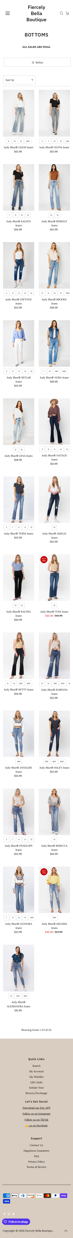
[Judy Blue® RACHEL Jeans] (18, 577)
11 (15, 215)
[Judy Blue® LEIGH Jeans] (18, 113)
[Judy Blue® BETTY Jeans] (18, 655)
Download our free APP (36, 1107)
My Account (36, 1071)
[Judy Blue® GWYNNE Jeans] (18, 265)
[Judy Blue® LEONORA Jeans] (18, 889)
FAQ (36, 1156)
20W (28, 141)
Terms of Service (36, 1167)
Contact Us (36, 1145)
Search (36, 1065)
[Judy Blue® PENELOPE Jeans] (18, 812)
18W (21, 683)
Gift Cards (36, 1082)
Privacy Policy (36, 1161)
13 (15, 141)
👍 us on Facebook (36, 1125)
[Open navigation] (11, 13)
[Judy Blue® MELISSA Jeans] (54, 889)
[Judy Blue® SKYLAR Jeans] (18, 343)
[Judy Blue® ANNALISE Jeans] (18, 733)
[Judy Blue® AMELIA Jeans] (54, 499)
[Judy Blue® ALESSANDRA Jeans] (18, 968)
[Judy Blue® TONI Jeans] (54, 577)
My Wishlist (36, 1076)
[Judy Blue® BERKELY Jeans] (54, 187)
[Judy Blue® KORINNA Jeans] (54, 655)
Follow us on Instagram (36, 1113)
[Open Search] (61, 13)
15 (21, 141)
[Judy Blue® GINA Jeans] (18, 421)
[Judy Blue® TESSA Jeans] (18, 499)
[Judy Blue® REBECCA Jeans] (54, 812)
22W (54, 917)
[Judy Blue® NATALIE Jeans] (54, 421)
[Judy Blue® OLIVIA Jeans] (54, 113)
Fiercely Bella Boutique (36, 13)
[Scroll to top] (65, 1230)
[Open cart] (67, 13)
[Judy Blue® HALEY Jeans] (54, 733)
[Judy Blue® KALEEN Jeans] (18, 187)
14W (67, 141)
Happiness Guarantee (36, 1150)
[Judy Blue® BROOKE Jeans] (54, 265)
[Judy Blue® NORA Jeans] (54, 343)
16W (62, 683)
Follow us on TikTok (36, 1119)
